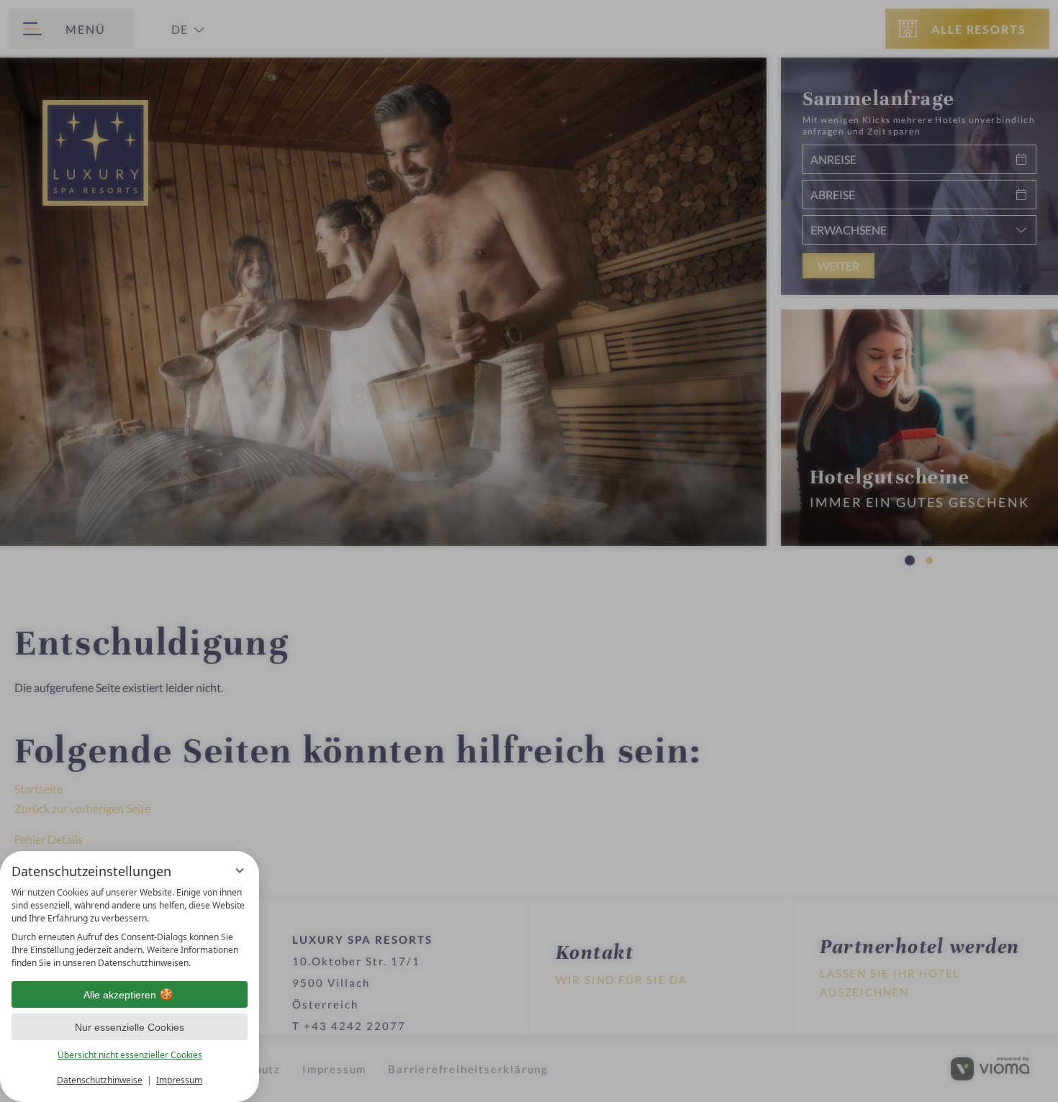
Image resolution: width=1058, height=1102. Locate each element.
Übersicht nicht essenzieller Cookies (130, 1055)
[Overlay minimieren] (239, 870)
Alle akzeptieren (119, 995)
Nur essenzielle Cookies (129, 1027)
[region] (130, 928)
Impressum (179, 1080)
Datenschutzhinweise (100, 1080)
